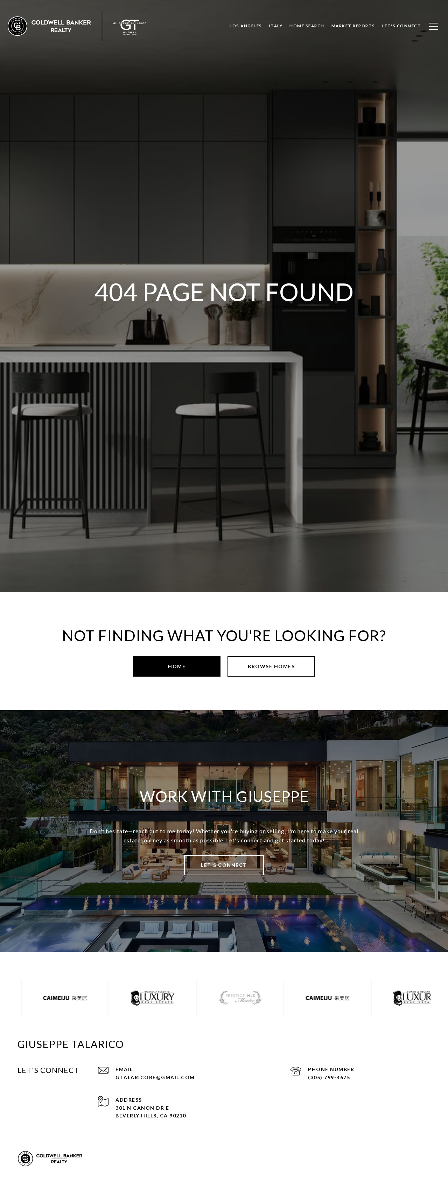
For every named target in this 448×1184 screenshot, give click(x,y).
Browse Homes (271, 666)
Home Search (306, 25)
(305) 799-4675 (329, 1077)
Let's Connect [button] (224, 865)
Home (177, 666)
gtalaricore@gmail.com (155, 1077)
